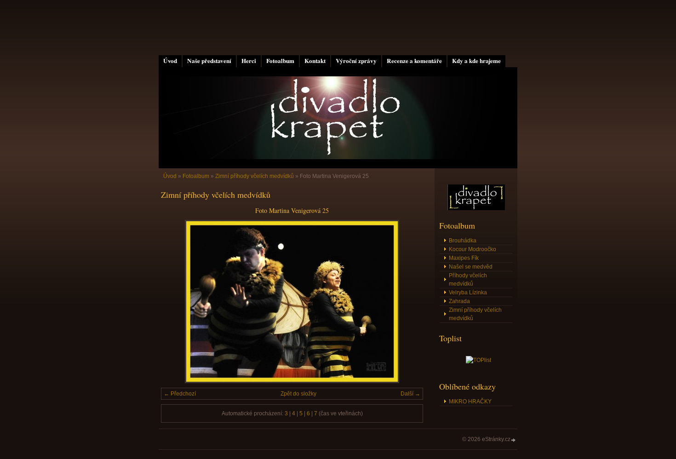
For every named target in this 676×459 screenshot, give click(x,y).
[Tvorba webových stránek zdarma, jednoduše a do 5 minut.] (513, 440)
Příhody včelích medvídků (468, 279)
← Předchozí (180, 393)
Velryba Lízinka (468, 292)
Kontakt (315, 60)
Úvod (170, 60)
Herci (248, 60)
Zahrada (459, 301)
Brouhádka (462, 240)
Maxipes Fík (464, 258)
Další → (410, 393)
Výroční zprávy (356, 60)
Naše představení (209, 60)
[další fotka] (408, 301)
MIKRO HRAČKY (470, 401)
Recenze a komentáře (414, 60)
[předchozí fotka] (176, 301)
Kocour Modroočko (472, 249)
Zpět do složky (298, 393)
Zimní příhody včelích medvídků (254, 176)
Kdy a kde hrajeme (476, 60)
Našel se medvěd (471, 267)
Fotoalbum (280, 60)
